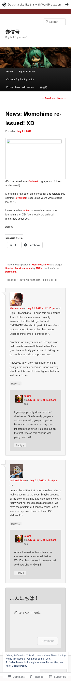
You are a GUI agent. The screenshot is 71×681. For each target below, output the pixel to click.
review (26, 210)
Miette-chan (16, 308)
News (46, 264)
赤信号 (12, 31)
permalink (11, 271)
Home (9, 71)
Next (61, 98)
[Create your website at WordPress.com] (35, 4)
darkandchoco (18, 480)
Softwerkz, (34, 181)
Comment (47, 640)
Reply (15, 383)
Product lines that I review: (20, 87)
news (29, 268)
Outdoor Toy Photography (20, 79)
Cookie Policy (19, 665)
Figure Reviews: (27, 71)
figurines (20, 268)
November (20, 198)
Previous (48, 98)
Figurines (37, 264)
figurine (9, 268)
